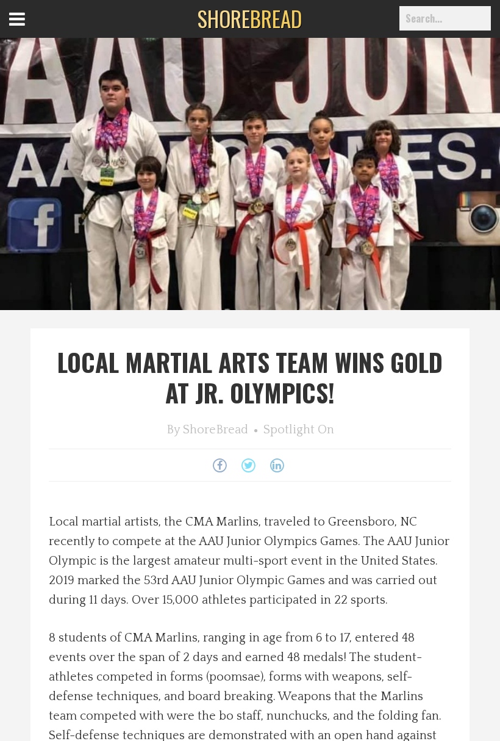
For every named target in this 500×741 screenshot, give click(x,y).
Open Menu (32, 30)
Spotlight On (298, 429)
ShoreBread (215, 429)
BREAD (250, 18)
